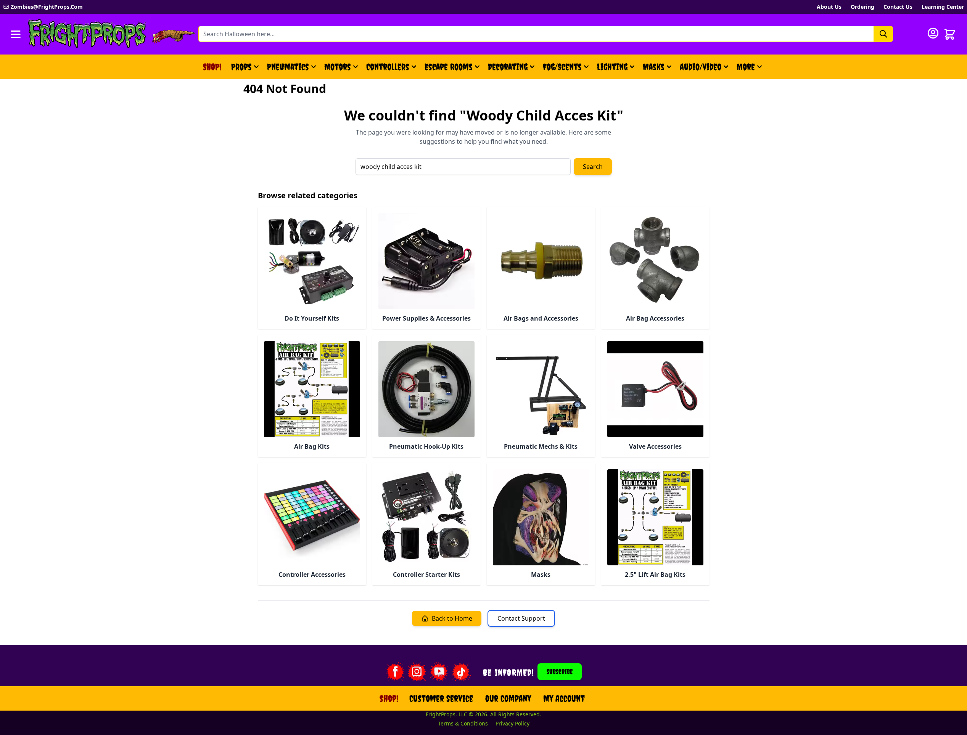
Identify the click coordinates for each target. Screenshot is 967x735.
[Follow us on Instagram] (416, 671)
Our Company (508, 698)
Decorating (508, 66)
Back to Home (452, 618)
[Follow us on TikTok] (461, 671)
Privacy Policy (512, 723)
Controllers (387, 66)
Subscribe (560, 672)
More (750, 69)
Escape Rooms (449, 66)
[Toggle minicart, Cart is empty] (950, 34)
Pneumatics (288, 66)
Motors (337, 66)
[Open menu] (15, 34)
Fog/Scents (562, 66)
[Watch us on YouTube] (439, 671)
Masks (654, 66)
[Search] (883, 34)
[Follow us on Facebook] (394, 671)
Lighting (612, 66)
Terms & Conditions (463, 723)
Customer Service (441, 698)
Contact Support (521, 618)
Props (241, 66)
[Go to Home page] (87, 34)
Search (593, 166)
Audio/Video (700, 66)
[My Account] (933, 33)
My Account (564, 698)
